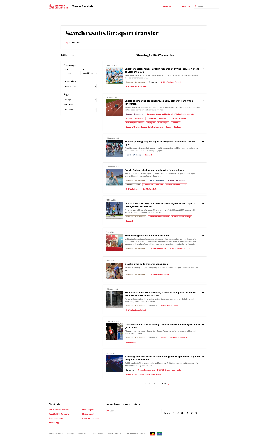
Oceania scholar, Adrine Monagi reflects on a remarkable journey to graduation (162, 326)
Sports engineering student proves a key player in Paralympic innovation (159, 102)
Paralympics (163, 123)
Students (177, 127)
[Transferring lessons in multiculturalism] (114, 242)
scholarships (131, 342)
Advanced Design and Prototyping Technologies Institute (170, 114)
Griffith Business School (171, 82)
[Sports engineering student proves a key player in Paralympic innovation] (114, 107)
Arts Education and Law (153, 185)
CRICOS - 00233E (97, 434)
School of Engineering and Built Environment (144, 127)
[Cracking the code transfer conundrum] (114, 271)
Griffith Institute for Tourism (137, 86)
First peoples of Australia (135, 434)
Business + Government (135, 82)
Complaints (82, 434)
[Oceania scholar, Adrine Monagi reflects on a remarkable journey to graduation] (114, 331)
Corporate (153, 82)
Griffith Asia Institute (157, 248)
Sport (168, 127)
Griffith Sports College (152, 189)
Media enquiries (88, 410)
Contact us (185, 6)
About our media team (91, 418)
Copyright (70, 434)
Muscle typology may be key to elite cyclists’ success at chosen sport (160, 143)
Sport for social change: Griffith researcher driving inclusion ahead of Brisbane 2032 (162, 70)
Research (176, 123)
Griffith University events (59, 410)
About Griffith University (59, 414)
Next (164, 384)
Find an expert (88, 414)
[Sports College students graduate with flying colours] (114, 177)
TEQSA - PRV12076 (115, 434)
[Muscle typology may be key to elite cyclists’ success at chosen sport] (114, 148)
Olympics (151, 123)
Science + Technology (135, 114)
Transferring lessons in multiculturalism (147, 235)
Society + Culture (133, 185)
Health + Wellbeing (133, 155)
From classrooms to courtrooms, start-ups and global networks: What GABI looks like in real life (160, 294)
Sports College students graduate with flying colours (154, 170)
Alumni (129, 118)
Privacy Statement (56, 434)
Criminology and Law (146, 370)
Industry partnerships (135, 123)
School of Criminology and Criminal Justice (143, 374)
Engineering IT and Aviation (157, 118)
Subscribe (53, 422)
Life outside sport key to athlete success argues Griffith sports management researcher (160, 205)
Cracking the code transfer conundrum (147, 264)
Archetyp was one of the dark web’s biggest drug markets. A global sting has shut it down (162, 358)
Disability (139, 118)
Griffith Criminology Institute (170, 370)
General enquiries (56, 418)
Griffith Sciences (179, 118)
